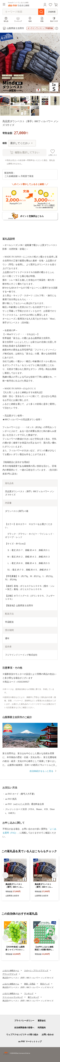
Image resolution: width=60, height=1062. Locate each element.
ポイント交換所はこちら (32, 216)
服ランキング (33, 997)
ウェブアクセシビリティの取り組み (22, 1034)
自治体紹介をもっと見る (41, 771)
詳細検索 (52, 12)
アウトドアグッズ (9, 974)
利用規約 (42, 1027)
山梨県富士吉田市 (15, 28)
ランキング (18, 21)
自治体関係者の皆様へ (24, 1027)
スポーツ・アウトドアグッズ (36, 970)
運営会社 (42, 1020)
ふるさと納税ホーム (10, 970)
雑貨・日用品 (29, 984)
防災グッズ (45, 984)
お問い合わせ (48, 1034)
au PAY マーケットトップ (30, 1041)
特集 (42, 21)
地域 (30, 21)
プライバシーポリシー (24, 1020)
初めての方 (54, 21)
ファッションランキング (12, 997)
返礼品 (6, 21)
